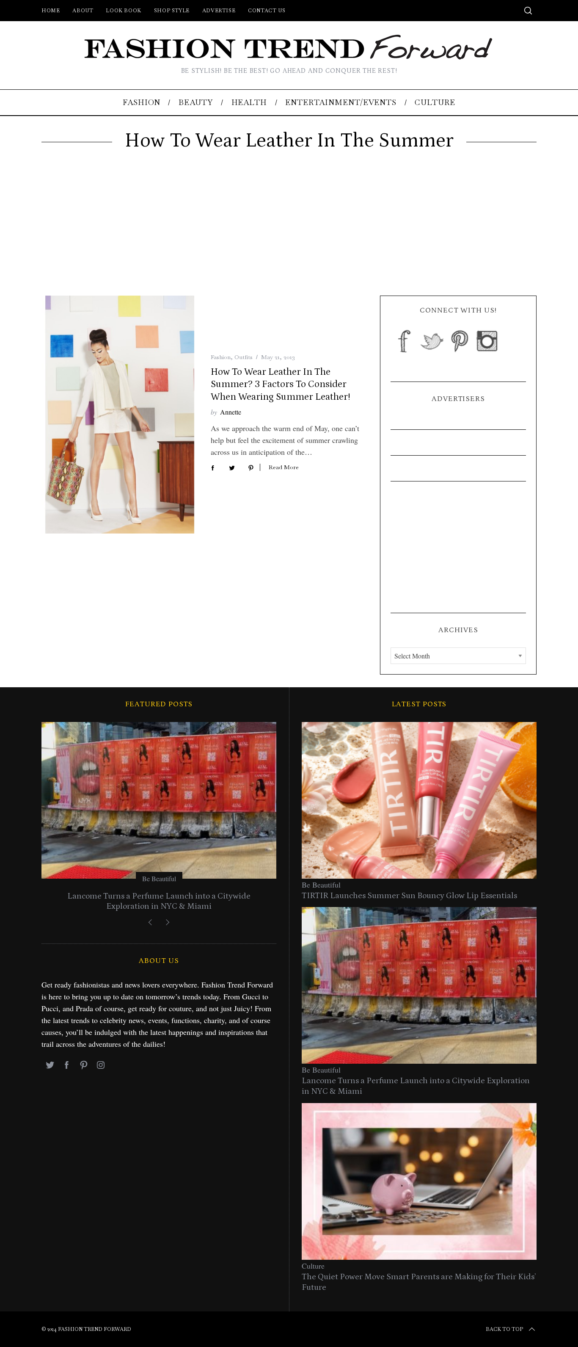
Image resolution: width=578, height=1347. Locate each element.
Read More (284, 467)
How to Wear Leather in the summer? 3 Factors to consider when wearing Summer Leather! (280, 384)
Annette (230, 411)
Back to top (504, 1329)
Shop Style (172, 10)
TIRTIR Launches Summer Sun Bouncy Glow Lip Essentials (409, 895)
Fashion (221, 357)
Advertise (218, 10)
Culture (313, 1266)
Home (50, 10)
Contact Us (266, 10)
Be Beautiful (159, 878)
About (82, 10)
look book (123, 10)
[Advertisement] (289, 232)
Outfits (243, 357)
